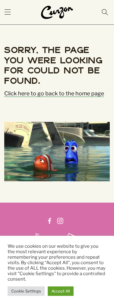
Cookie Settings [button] (26, 291)
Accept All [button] (60, 291)
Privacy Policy (73, 227)
